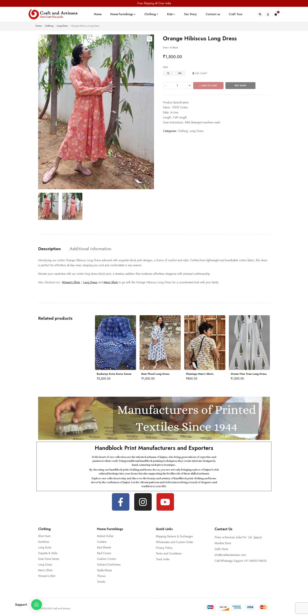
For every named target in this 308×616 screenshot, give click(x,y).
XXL (180, 73)
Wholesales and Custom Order (174, 542)
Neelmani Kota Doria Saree (248, 374)
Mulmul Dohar (105, 536)
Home (38, 25)
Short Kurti (44, 536)
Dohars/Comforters (108, 565)
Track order (163, 559)
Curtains (102, 542)
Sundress (43, 542)
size (165, 67)
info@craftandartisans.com (230, 555)
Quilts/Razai (104, 570)
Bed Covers (104, 553)
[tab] (49, 249)
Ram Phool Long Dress (111, 374)
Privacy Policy (164, 548)
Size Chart (201, 73)
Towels (101, 582)
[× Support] (36, 604)
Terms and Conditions (169, 553)
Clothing (49, 25)
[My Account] (268, 14)
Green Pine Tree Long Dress (204, 374)
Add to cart (209, 85)
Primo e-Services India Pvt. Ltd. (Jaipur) (238, 537)
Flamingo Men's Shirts (155, 374)
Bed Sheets (104, 547)
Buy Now (240, 85)
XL (168, 73)
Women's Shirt (46, 576)
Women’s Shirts (71, 282)
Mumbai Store (223, 543)
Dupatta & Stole (47, 553)
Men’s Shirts (111, 282)
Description (49, 249)
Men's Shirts (45, 570)
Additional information (90, 249)
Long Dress (62, 25)
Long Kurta (44, 547)
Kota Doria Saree (48, 559)
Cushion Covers (106, 559)
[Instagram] (143, 502)
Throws (101, 576)
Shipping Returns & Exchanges (174, 536)
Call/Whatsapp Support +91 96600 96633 (241, 561)
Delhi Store (221, 549)
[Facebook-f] (120, 502)
